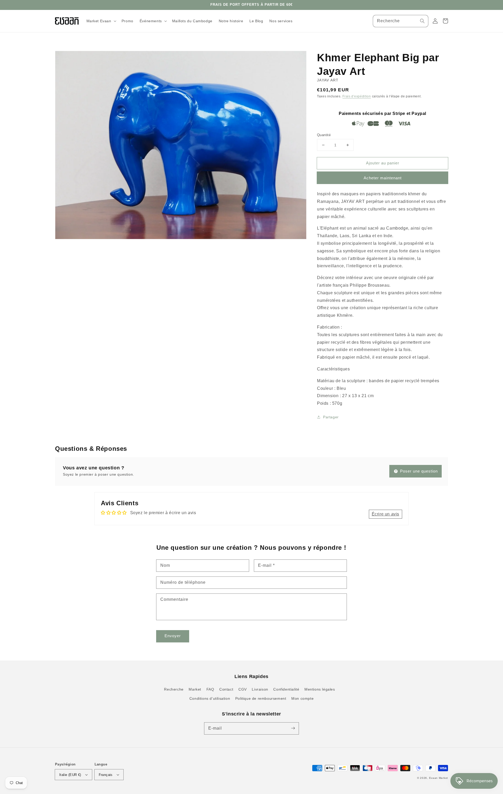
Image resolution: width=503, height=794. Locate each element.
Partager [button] (331, 417)
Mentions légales (319, 689)
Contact (226, 689)
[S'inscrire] (293, 728)
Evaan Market (438, 777)
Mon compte (302, 698)
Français (106, 775)
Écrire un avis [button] (385, 514)
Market (195, 689)
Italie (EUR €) (70, 775)
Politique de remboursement (260, 698)
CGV (242, 689)
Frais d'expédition (356, 96)
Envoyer (173, 636)
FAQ (210, 689)
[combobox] (400, 21)
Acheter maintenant (383, 178)
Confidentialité (286, 689)
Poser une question (418, 471)
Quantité (324, 135)
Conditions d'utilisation (209, 698)
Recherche (173, 689)
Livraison (260, 689)
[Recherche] (422, 21)
